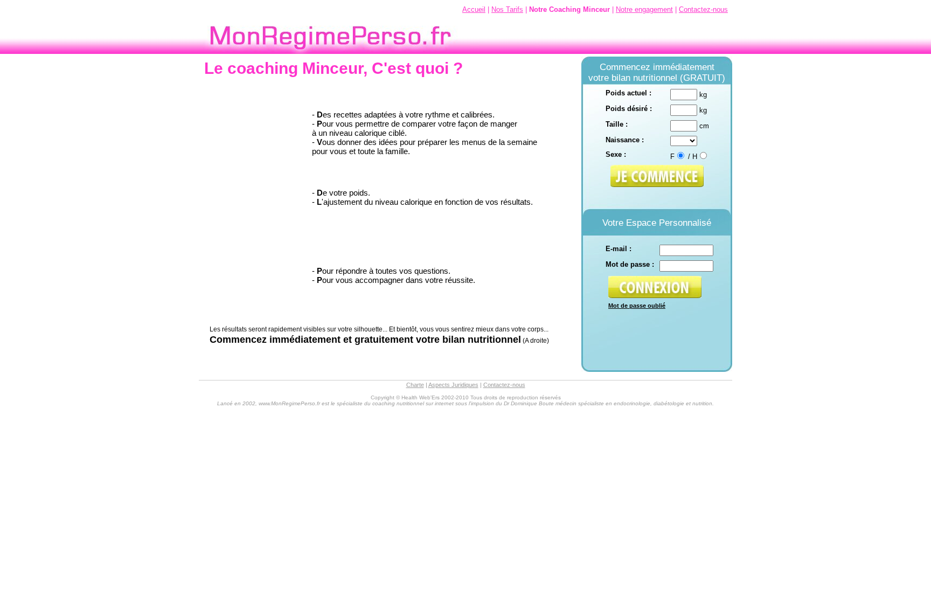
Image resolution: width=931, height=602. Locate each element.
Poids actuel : (628, 93)
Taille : (617, 124)
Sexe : (616, 154)
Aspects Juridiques (453, 385)
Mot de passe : (630, 264)
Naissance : (625, 140)
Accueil (473, 9)
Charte (415, 385)
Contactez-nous (703, 9)
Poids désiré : (629, 109)
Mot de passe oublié (636, 305)
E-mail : (618, 249)
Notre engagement (644, 9)
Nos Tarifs (507, 9)
